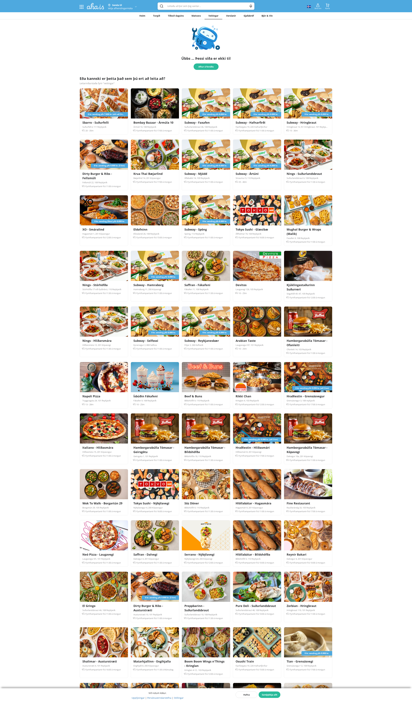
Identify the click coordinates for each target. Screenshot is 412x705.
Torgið (156, 15)
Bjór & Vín (267, 15)
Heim (142, 15)
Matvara (196, 15)
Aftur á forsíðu (206, 66)
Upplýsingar (138, 697)
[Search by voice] (251, 6)
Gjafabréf (249, 15)
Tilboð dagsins (176, 15)
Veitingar (213, 15)
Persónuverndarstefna (159, 697)
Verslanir (231, 15)
